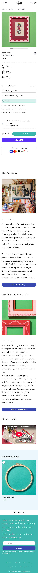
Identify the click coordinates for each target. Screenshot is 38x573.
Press (17, 567)
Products (10, 9)
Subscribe (19, 548)
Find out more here (12, 126)
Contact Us (29, 567)
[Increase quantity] (8, 133)
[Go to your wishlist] (6, 3)
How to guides (10, 567)
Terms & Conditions (24, 551)
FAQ (7, 562)
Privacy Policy (28, 562)
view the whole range (19, 285)
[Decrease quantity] (3, 133)
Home (3, 9)
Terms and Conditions (16, 562)
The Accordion (21, 9)
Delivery (22, 567)
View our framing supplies (19, 409)
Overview (32, 86)
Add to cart (24, 133)
